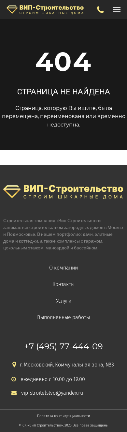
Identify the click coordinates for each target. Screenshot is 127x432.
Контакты (63, 284)
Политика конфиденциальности (63, 416)
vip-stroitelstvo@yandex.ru (52, 393)
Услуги (63, 301)
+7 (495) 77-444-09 (63, 346)
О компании (63, 268)
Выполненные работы (63, 317)
